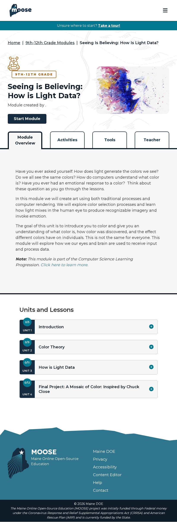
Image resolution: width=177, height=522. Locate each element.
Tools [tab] (109, 140)
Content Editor (107, 474)
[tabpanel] (88, 218)
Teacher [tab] (152, 140)
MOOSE (44, 451)
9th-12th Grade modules (49, 42)
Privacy (100, 459)
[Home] (20, 10)
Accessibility (105, 467)
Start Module (27, 118)
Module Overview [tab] (25, 140)
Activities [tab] (67, 140)
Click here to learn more (64, 265)
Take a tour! (109, 26)
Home (14, 42)
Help (97, 482)
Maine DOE (104, 451)
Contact (100, 490)
